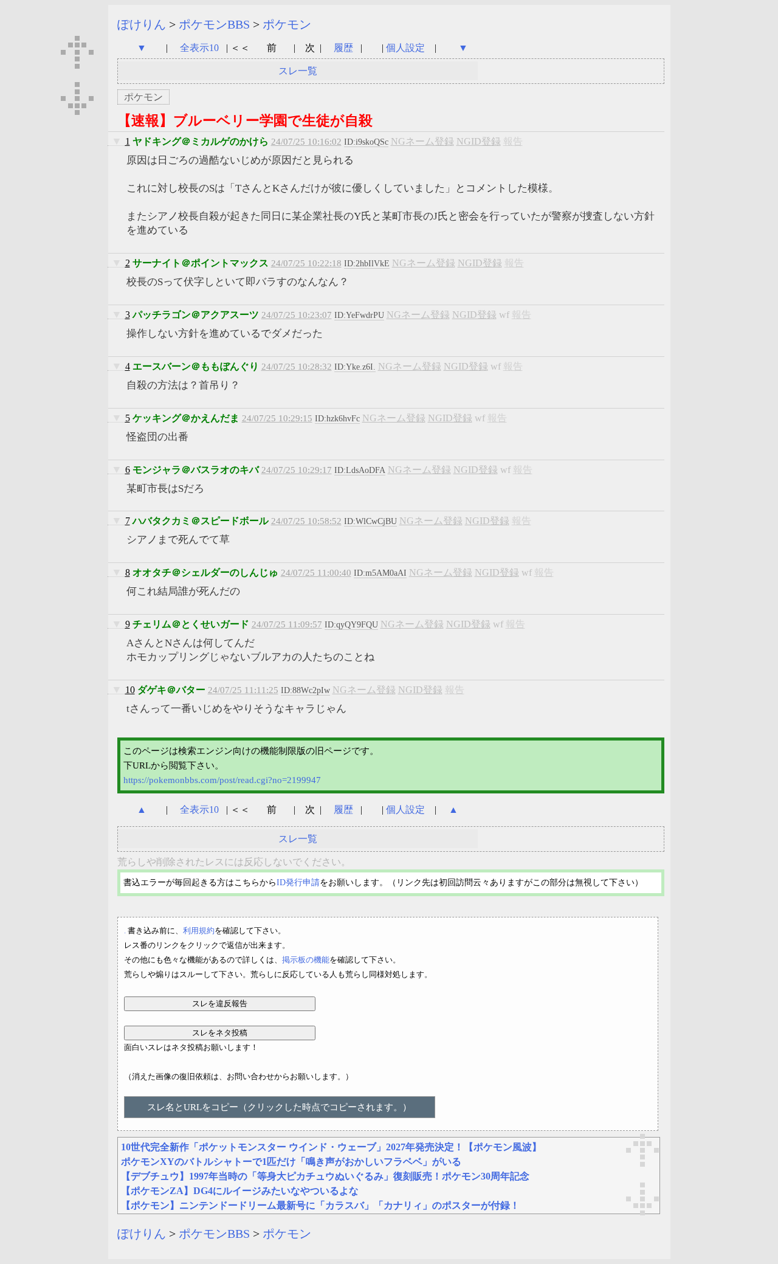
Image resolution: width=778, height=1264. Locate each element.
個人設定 (405, 48)
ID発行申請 (298, 882)
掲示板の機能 (305, 959)
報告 (513, 141)
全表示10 (199, 48)
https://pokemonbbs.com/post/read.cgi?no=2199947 (222, 780)
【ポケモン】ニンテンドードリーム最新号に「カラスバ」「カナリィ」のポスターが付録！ (320, 1205)
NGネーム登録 (422, 141)
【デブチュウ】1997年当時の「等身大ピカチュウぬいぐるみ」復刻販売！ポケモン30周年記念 (325, 1176)
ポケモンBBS (214, 24)
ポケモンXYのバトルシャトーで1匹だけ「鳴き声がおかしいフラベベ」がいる (291, 1161)
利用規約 (199, 930)
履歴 (344, 48)
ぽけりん (141, 24)
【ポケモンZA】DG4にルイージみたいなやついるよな (240, 1191)
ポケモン (287, 24)
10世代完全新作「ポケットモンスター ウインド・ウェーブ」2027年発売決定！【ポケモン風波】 (331, 1147)
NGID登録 (478, 141)
